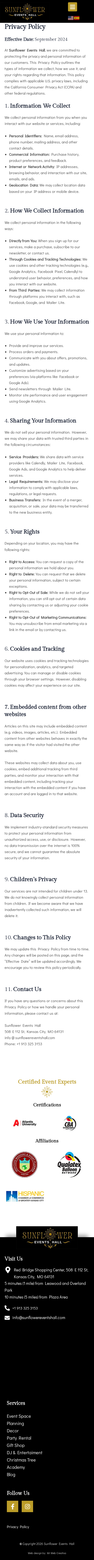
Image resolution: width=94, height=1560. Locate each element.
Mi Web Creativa (56, 1553)
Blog (11, 1474)
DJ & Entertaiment (24, 1452)
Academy (16, 1466)
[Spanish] (77, 17)
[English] (71, 17)
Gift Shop (16, 1444)
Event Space (19, 1415)
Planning (15, 1422)
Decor (13, 1430)
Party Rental (19, 1437)
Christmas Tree (21, 1459)
